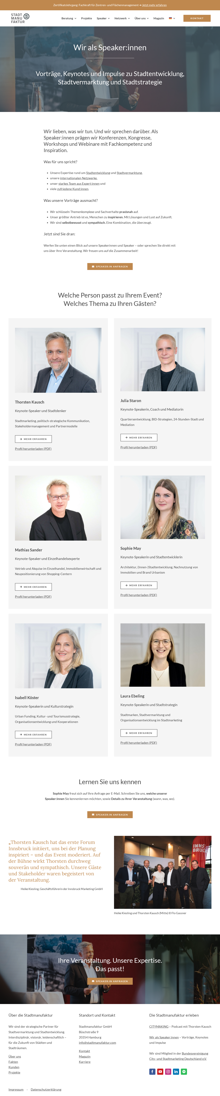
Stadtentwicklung (98, 173)
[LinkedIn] (176, 1072)
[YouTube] (160, 1072)
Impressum (16, 1089)
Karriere (85, 1062)
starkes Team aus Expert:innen (79, 183)
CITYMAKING (158, 1026)
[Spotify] (184, 1072)
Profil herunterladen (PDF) (33, 449)
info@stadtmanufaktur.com (97, 1042)
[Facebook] (152, 1072)
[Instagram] (168, 1072)
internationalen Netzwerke (78, 178)
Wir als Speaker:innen (164, 1037)
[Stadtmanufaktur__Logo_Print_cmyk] (19, 15)
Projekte (14, 1072)
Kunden (14, 1067)
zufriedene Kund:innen (72, 189)
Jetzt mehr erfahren (154, 5)
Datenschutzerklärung (46, 1089)
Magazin (85, 1056)
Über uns (15, 1056)
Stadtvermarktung (129, 173)
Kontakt (84, 1051)
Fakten (13, 1062)
